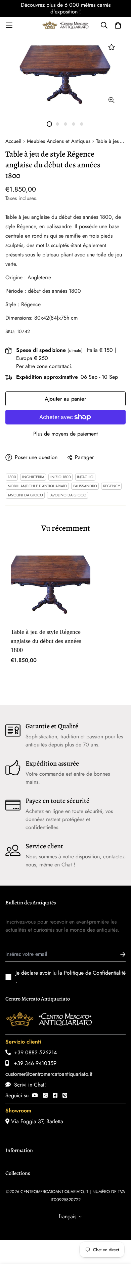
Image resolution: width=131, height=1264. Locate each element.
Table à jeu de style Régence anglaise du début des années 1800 (46, 640)
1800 (12, 477)
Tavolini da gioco (25, 495)
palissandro (85, 486)
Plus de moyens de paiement (65, 434)
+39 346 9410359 (32, 1063)
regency (111, 486)
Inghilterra (33, 477)
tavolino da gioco (67, 495)
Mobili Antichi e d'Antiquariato (37, 486)
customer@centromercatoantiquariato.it (48, 1074)
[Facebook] (55, 1095)
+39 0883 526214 (34, 1052)
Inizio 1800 (60, 477)
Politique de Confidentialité (95, 973)
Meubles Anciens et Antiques (58, 141)
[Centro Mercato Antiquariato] (65, 25)
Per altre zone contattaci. (44, 366)
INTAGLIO (85, 477)
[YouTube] (35, 1095)
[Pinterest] (64, 1095)
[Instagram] (45, 1095)
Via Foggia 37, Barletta (36, 1121)
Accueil (13, 141)
